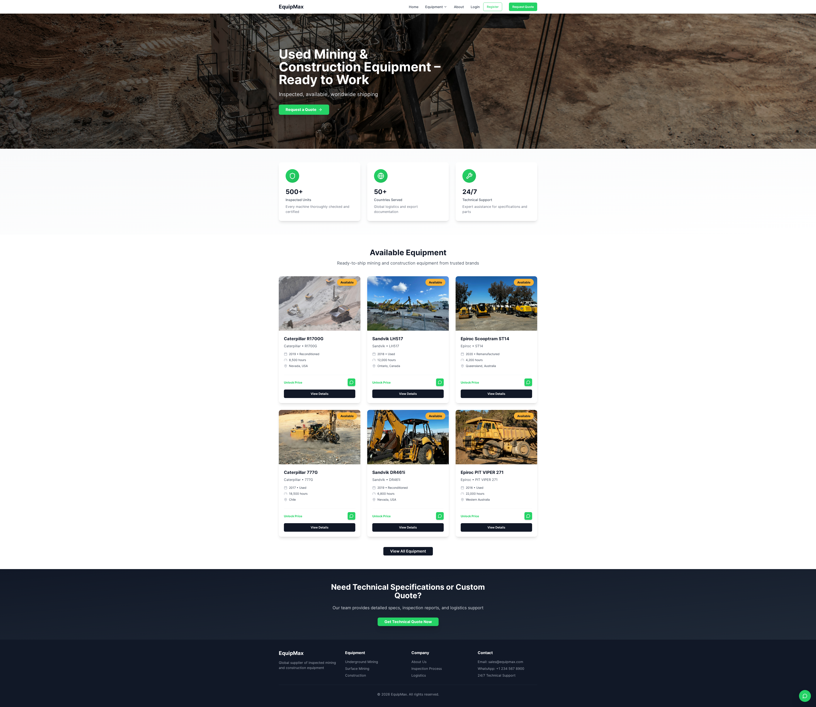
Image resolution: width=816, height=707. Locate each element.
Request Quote (523, 7)
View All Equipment (408, 551)
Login (475, 7)
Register (493, 7)
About (459, 7)
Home (413, 7)
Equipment (434, 7)
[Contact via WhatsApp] (351, 382)
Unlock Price (293, 382)
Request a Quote (301, 109)
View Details (320, 393)
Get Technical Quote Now (408, 621)
